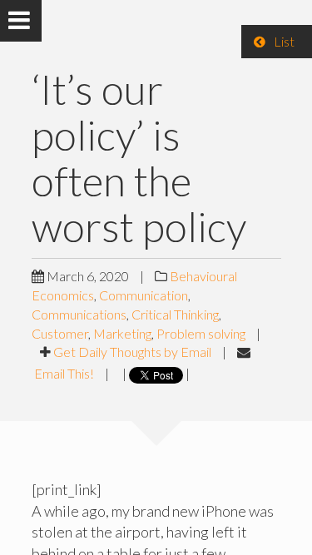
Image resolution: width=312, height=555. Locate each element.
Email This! (64, 373)
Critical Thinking (175, 314)
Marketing (122, 333)
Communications (79, 314)
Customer (60, 333)
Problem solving (200, 333)
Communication (143, 295)
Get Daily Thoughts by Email (132, 351)
